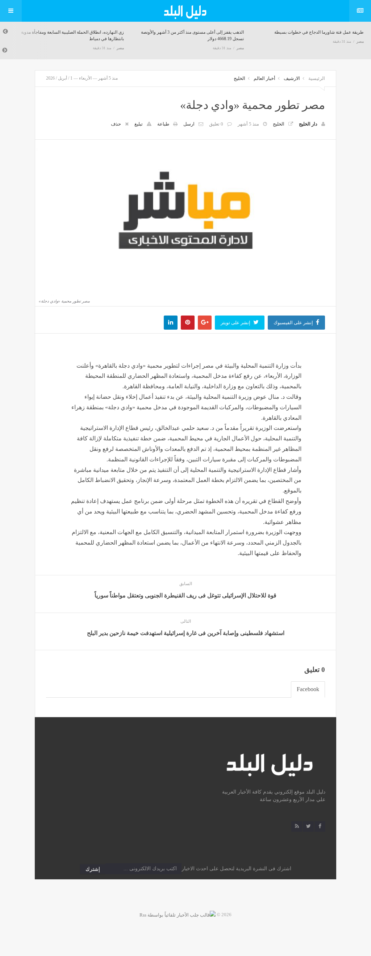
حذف (116, 124)
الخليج (239, 78)
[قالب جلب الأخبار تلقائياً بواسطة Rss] (177, 914)
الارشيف (292, 78)
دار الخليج (308, 124)
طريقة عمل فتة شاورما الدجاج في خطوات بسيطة (319, 32)
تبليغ (138, 124)
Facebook (308, 689)
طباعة (163, 124)
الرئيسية (316, 78)
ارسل (189, 124)
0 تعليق (216, 124)
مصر (120, 48)
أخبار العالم (264, 78)
